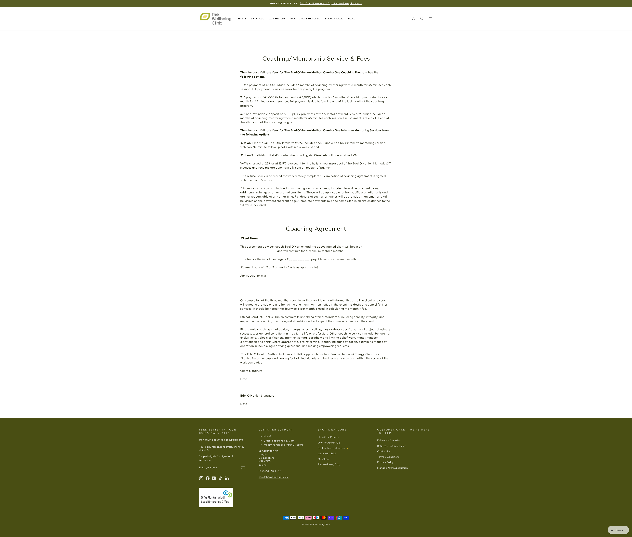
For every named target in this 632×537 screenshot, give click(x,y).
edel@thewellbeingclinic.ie (274, 476)
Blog (351, 18)
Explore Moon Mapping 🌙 (333, 448)
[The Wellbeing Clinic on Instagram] (201, 478)
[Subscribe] (243, 467)
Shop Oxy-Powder (328, 437)
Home (242, 18)
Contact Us (383, 451)
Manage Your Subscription (392, 467)
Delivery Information (389, 440)
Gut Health (277, 18)
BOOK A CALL (334, 18)
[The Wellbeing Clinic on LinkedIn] (227, 478)
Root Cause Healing (305, 18)
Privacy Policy (385, 462)
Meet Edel (323, 458)
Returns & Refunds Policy (391, 445)
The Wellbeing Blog (329, 464)
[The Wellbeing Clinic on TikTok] (220, 478)
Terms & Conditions (388, 456)
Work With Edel (327, 453)
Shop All (257, 18)
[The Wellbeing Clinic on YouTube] (214, 478)
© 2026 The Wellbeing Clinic (316, 524)
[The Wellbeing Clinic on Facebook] (208, 478)
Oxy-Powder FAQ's (329, 442)
